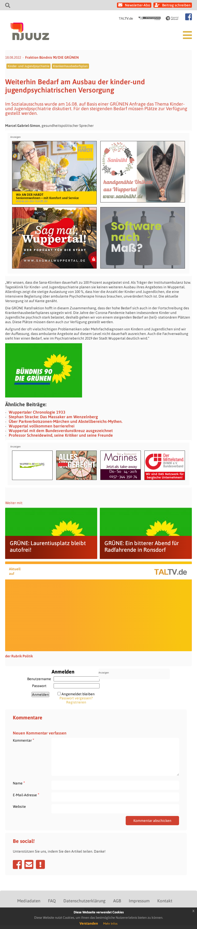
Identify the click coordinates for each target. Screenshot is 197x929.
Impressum (139, 900)
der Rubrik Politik (19, 656)
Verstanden (89, 923)
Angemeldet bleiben (78, 694)
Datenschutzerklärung (84, 900)
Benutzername (39, 679)
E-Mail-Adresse (26, 794)
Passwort (39, 686)
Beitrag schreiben (176, 5)
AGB (117, 900)
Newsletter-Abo (137, 5)
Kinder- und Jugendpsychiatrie (28, 66)
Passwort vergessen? (76, 698)
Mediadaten (28, 900)
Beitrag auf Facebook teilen (17, 864)
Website (19, 806)
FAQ (52, 900)
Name (19, 783)
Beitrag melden (40, 864)
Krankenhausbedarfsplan (70, 66)
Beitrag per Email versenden (28, 864)
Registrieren (76, 702)
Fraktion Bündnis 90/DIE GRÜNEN (52, 57)
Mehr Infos (110, 923)
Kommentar (23, 740)
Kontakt (164, 900)
